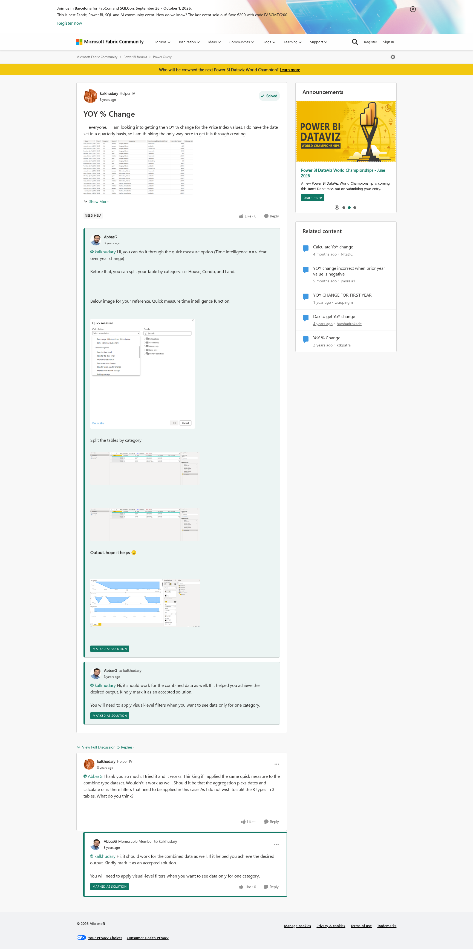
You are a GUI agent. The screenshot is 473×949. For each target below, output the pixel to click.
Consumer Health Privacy (148, 937)
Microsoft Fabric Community (96, 57)
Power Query (162, 57)
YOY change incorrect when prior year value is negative (349, 271)
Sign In (388, 41)
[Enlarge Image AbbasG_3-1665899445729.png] (145, 603)
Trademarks (386, 925)
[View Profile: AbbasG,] (95, 239)
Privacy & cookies (330, 925)
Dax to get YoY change (334, 316)
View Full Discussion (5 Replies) (108, 747)
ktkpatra (344, 345)
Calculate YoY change (333, 247)
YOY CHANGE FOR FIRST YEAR (342, 295)
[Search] (355, 42)
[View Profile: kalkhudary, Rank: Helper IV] (90, 96)
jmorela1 (348, 280)
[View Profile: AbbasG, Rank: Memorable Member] (95, 844)
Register (370, 41)
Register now (69, 23)
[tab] (343, 207)
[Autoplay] (337, 207)
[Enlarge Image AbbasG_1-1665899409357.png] (145, 468)
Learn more (290, 69)
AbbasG (110, 236)
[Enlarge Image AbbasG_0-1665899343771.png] (142, 374)
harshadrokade (349, 323)
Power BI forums (135, 57)
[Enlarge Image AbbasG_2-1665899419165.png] (145, 524)
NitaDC (347, 254)
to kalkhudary (130, 670)
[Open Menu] (393, 57)
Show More (98, 201)
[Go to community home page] (110, 42)
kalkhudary (109, 93)
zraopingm (344, 302)
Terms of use (361, 925)
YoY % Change (326, 337)
